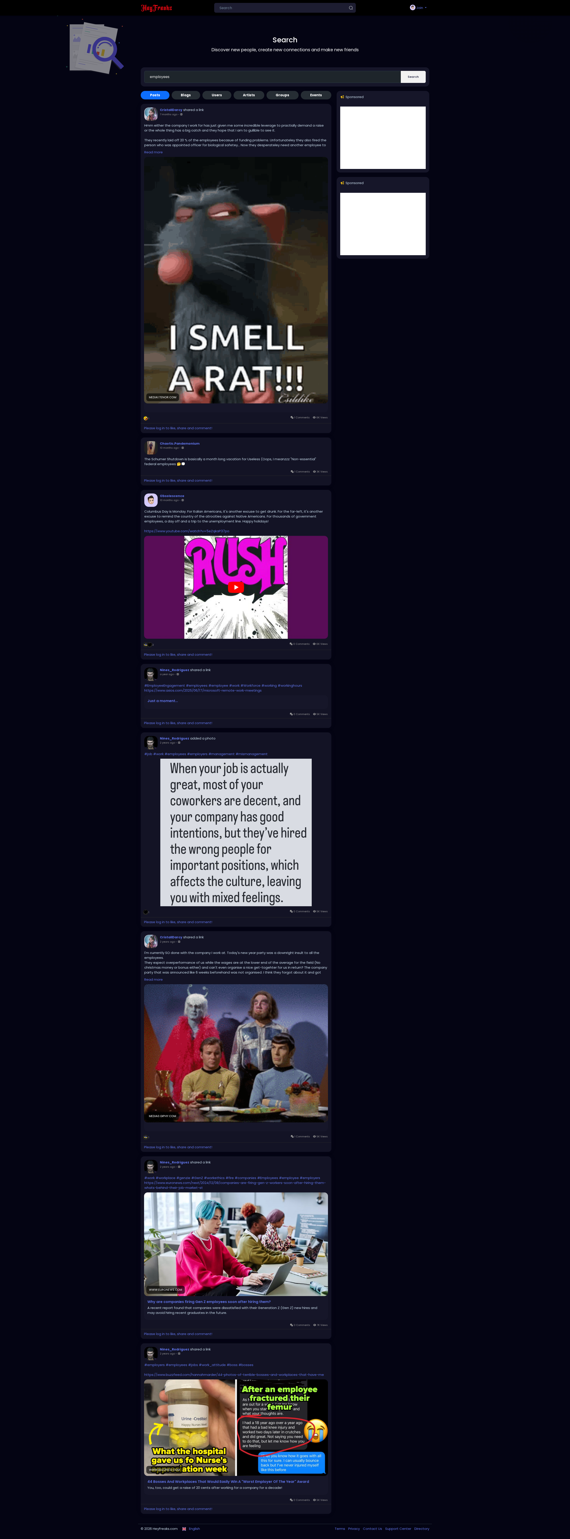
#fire (230, 1177)
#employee (218, 685)
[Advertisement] (383, 138)
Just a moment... (162, 701)
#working (269, 685)
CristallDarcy (171, 110)
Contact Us (373, 1528)
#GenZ (197, 1177)
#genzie (183, 1177)
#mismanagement (252, 754)
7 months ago (168, 114)
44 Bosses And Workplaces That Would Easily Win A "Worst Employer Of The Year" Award (228, 1481)
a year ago (167, 674)
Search (413, 77)
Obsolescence (172, 496)
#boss (232, 1364)
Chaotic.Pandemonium (180, 443)
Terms (340, 1528)
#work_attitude (212, 1364)
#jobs (193, 1364)
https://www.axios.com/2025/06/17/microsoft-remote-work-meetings (203, 690)
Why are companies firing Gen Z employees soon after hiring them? (209, 1301)
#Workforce (250, 685)
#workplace (165, 1177)
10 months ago (169, 448)
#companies (245, 1177)
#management (221, 754)
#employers (197, 754)
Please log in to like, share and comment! (178, 428)
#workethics (214, 1177)
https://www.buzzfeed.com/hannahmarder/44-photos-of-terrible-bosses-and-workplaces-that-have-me (234, 1374)
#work (234, 685)
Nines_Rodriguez (174, 670)
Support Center (398, 1528)
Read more (153, 152)
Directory (421, 1528)
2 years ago (167, 742)
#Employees (267, 1177)
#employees (197, 685)
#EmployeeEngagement (164, 685)
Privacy (354, 1528)
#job (148, 754)
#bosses (245, 1364)
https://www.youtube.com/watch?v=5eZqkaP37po (186, 531)
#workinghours (290, 685)
